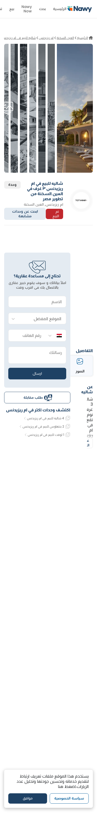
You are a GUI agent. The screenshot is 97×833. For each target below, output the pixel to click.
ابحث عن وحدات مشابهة (25, 214)
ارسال (37, 373)
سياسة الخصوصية (69, 798)
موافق (28, 798)
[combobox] (42, 318)
